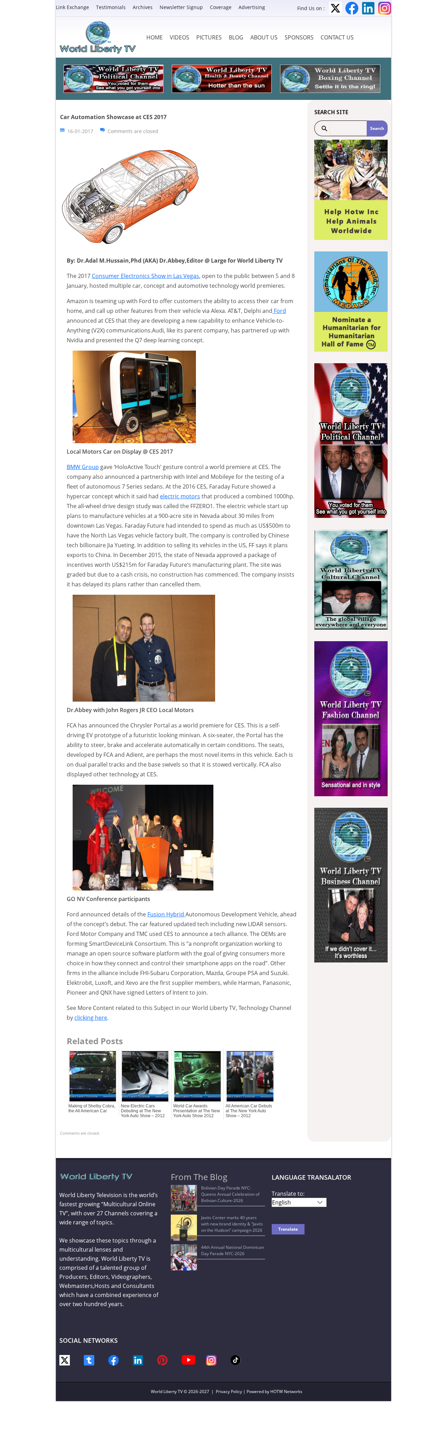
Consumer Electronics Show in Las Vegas (145, 276)
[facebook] (113, 1359)
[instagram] (211, 1359)
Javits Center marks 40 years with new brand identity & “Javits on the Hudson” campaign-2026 (232, 1224)
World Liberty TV (167, 1391)
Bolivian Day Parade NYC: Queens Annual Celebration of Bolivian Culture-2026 (230, 1194)
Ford (279, 311)
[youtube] (189, 1359)
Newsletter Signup (181, 7)
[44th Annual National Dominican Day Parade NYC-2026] (184, 1257)
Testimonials (111, 7)
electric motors (180, 496)
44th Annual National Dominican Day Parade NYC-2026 (232, 1250)
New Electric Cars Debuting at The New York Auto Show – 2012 (143, 1111)
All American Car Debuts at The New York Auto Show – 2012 (249, 1111)
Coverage (221, 7)
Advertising (252, 7)
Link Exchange (72, 7)
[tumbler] (89, 1359)
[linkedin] (138, 1359)
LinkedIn (368, 8)
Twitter (335, 8)
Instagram (384, 8)
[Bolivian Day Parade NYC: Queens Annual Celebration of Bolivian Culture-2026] (184, 1198)
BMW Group (83, 467)
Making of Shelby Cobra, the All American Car (91, 1108)
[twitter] (64, 1359)
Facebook (351, 8)
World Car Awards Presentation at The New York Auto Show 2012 (196, 1111)
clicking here (90, 1017)
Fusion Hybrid (166, 914)
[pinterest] (162, 1359)
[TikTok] (235, 1359)
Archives (143, 7)
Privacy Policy (229, 1391)
